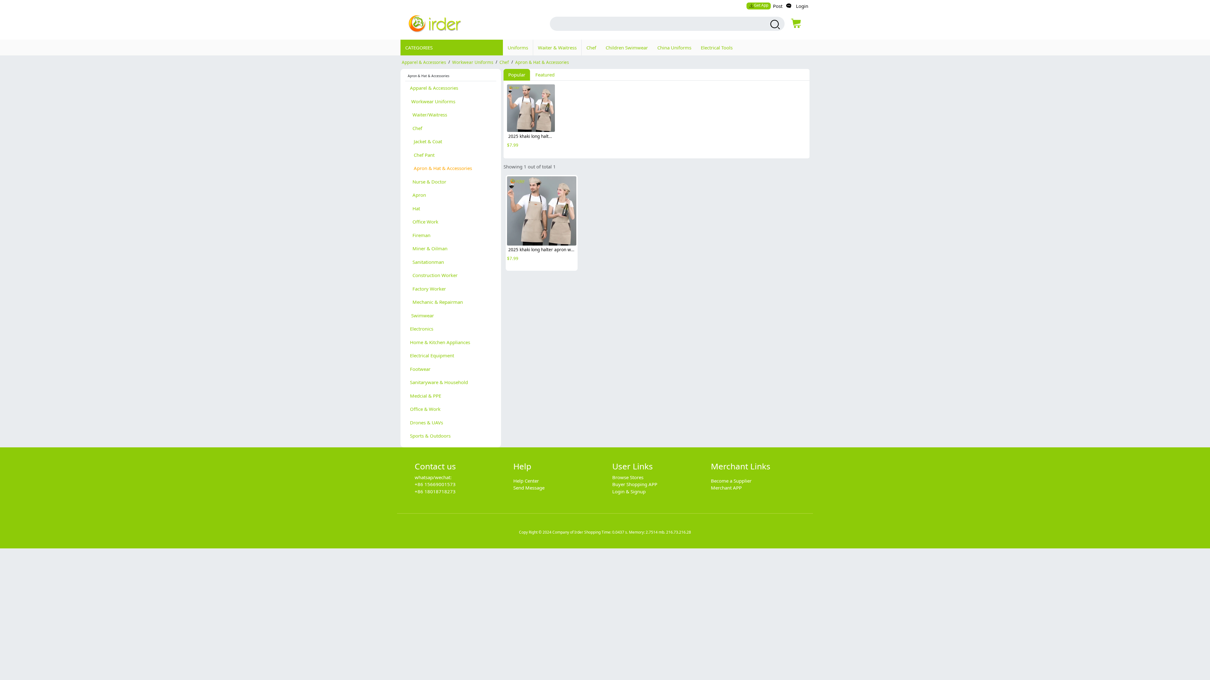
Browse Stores (627, 477)
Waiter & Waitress (557, 47)
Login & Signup (629, 491)
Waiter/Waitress (428, 114)
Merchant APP (726, 487)
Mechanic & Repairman (436, 302)
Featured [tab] (545, 74)
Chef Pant (422, 155)
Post (777, 6)
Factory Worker (428, 289)
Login (802, 6)
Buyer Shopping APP (634, 484)
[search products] (774, 24)
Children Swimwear (627, 47)
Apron (418, 195)
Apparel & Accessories (424, 62)
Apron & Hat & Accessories (542, 62)
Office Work (424, 221)
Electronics (421, 329)
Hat (415, 208)
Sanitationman (427, 262)
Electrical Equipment (432, 355)
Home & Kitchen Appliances (440, 342)
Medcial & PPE (425, 396)
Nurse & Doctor (428, 181)
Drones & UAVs (426, 422)
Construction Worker (434, 275)
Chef (591, 47)
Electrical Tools (717, 47)
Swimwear (422, 315)
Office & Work (425, 409)
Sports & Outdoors (430, 436)
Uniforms (518, 47)
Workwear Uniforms (472, 62)
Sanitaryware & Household (439, 382)
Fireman (420, 235)
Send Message (528, 487)
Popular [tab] (516, 74)
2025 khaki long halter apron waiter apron (551, 136)
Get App (761, 5)
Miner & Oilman (428, 248)
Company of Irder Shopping (576, 532)
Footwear (420, 369)
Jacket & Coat (426, 141)
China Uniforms (674, 47)
